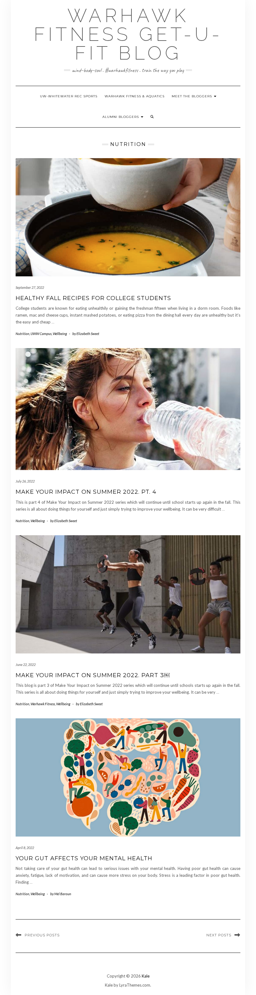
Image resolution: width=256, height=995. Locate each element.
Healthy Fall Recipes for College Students (93, 298)
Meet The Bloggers (192, 96)
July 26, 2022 (25, 481)
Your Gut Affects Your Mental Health (84, 858)
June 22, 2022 (26, 665)
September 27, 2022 (30, 287)
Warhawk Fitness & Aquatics (135, 96)
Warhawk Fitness (43, 704)
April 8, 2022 (25, 848)
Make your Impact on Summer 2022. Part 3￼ (93, 675)
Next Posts (218, 935)
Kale (146, 975)
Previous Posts (42, 935)
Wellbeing (60, 334)
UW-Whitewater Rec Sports (68, 96)
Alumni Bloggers (121, 117)
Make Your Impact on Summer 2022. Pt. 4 (86, 491)
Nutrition (22, 334)
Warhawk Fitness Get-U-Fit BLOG (128, 34)
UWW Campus (41, 334)
